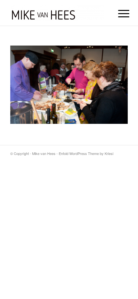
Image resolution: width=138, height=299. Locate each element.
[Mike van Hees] (57, 13)
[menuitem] (119, 13)
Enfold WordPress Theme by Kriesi (86, 153)
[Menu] (119, 13)
